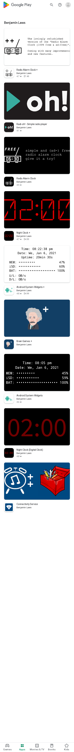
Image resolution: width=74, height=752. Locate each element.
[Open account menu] (68, 5)
